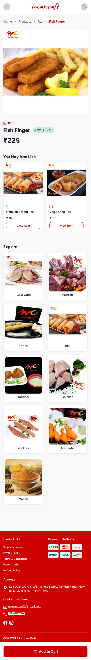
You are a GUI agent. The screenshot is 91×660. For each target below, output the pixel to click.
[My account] (84, 6)
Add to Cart (48, 651)
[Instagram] (11, 623)
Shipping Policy (12, 547)
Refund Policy (11, 570)
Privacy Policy (11, 552)
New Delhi (29, 638)
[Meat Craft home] (45, 7)
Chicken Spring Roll (20, 212)
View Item (23, 225)
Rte (40, 21)
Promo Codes (11, 564)
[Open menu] (6, 6)
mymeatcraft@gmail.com (24, 606)
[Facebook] (5, 623)
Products (25, 21)
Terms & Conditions (15, 558)
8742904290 (16, 613)
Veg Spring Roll (60, 212)
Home (7, 21)
